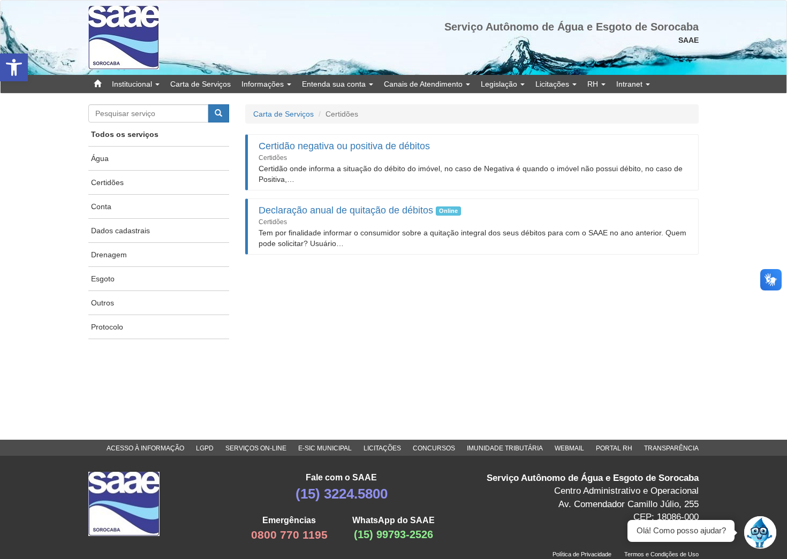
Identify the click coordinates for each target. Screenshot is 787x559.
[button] (14, 67)
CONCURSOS (434, 448)
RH (593, 84)
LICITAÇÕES (382, 448)
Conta (101, 206)
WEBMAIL (569, 448)
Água (100, 158)
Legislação (500, 84)
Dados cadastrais (120, 230)
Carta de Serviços (200, 84)
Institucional (133, 84)
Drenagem (109, 254)
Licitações (553, 84)
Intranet (630, 84)
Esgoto (103, 278)
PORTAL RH (614, 448)
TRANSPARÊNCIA (671, 448)
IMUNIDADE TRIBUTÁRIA (505, 448)
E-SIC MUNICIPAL (325, 448)
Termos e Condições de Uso (661, 554)
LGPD (205, 448)
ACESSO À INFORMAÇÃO (145, 448)
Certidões (107, 182)
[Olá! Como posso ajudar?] (760, 532)
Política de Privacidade (582, 554)
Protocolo (107, 327)
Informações (263, 84)
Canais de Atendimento (424, 84)
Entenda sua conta (335, 84)
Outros (102, 302)
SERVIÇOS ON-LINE (255, 448)
